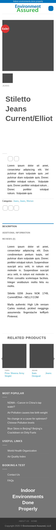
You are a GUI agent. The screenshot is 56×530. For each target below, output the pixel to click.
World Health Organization (22, 450)
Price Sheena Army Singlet (14, 374)
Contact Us (13, 474)
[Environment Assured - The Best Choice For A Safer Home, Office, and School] (28, 8)
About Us (24, 521)
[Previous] (2, 365)
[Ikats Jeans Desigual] (42, 356)
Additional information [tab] (16, 233)
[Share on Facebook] (5, 208)
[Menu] (4, 8)
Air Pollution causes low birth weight (27, 412)
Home (34, 521)
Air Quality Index (16, 456)
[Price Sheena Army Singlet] (14, 356)
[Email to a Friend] (16, 208)
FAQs (10, 480)
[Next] (53, 365)
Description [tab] (9, 226)
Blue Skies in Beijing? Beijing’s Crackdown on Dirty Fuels (24, 430)
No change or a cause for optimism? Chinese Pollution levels (27, 420)
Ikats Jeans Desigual (41, 374)
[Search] (50, 8)
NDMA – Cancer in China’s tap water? (24, 404)
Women (30, 201)
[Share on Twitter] (10, 208)
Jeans (5, 86)
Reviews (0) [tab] (8, 239)
